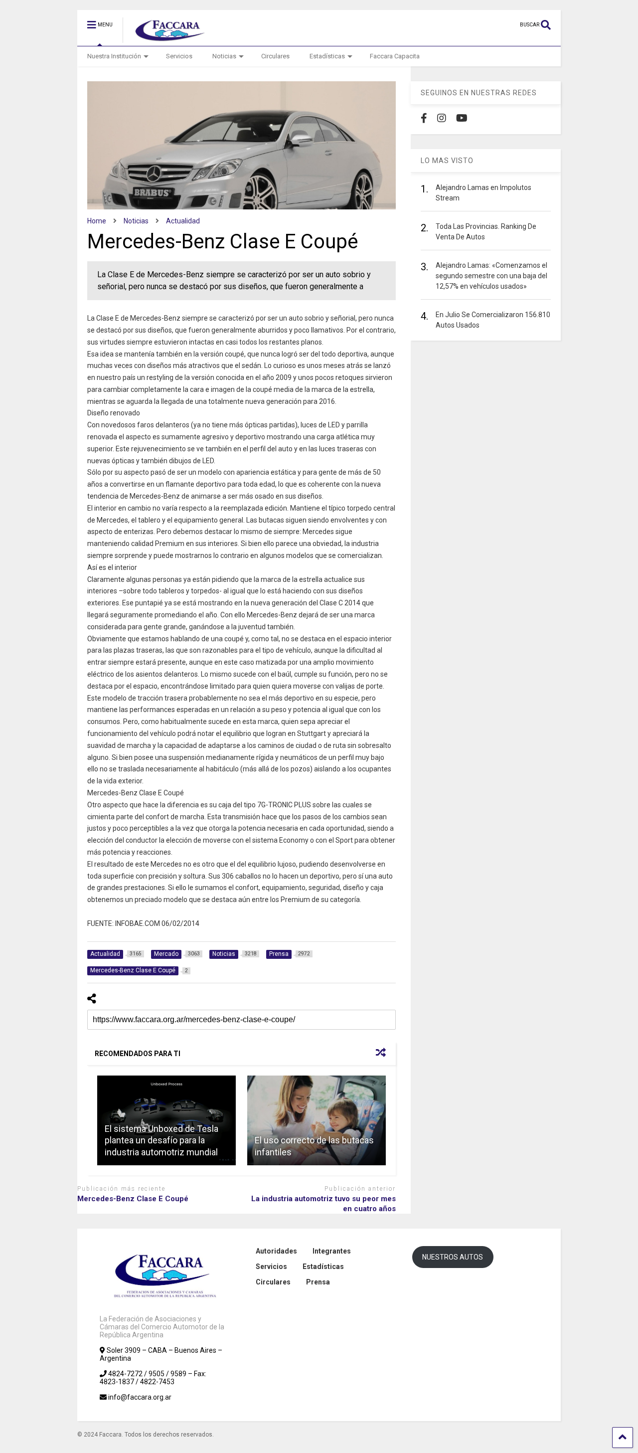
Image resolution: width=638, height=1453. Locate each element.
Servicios (179, 56)
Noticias (224, 56)
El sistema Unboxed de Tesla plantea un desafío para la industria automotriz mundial (161, 1140)
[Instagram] (441, 118)
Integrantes (332, 1251)
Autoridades (276, 1251)
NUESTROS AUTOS (452, 1257)
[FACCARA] (165, 38)
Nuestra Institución (114, 56)
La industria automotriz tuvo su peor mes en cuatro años (323, 1203)
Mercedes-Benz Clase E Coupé (132, 1198)
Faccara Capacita (395, 56)
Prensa (318, 1282)
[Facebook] (424, 118)
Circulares (275, 56)
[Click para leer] (316, 1120)
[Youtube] (462, 118)
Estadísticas (327, 56)
